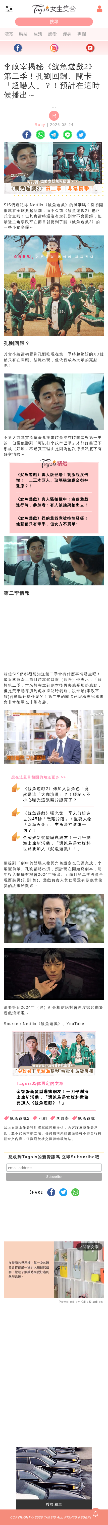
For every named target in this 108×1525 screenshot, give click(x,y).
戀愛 (52, 34)
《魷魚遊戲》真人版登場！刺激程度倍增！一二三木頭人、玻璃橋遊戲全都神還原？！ (52, 480)
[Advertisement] (52, 638)
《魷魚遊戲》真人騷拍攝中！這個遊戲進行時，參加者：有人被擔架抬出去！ (52, 502)
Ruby (40, 124)
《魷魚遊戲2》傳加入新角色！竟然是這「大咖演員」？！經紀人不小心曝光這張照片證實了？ (57, 794)
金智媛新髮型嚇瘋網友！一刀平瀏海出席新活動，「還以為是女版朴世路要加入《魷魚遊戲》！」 (57, 843)
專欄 (81, 34)
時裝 (23, 34)
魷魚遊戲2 (20, 1118)
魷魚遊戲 (86, 1118)
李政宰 (62, 1118)
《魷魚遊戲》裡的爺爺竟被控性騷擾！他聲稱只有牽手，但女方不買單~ (52, 521)
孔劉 (43, 1118)
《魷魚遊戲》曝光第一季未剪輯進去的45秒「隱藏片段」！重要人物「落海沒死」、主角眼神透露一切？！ (57, 821)
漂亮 (9, 34)
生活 (38, 34)
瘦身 (67, 34)
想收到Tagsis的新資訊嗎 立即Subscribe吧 (54, 1157)
